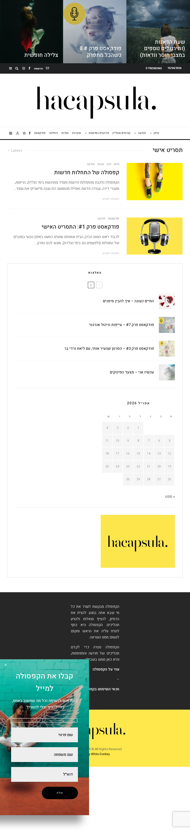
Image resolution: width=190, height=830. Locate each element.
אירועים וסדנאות (99, 133)
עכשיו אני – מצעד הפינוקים (132, 372)
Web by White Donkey (95, 754)
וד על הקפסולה (105, 669)
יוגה (108, 164)
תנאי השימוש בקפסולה (100, 689)
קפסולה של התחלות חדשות (86, 172)
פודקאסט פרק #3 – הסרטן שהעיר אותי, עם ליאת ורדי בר (109, 348)
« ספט (170, 496)
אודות (65, 133)
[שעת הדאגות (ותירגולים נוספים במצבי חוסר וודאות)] (158, 31)
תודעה (142, 133)
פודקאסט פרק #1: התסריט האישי (80, 227)
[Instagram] (24, 68)
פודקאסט (40, 133)
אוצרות (76, 133)
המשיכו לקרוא (110, 199)
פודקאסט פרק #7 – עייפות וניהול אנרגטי (121, 325)
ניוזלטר (53, 133)
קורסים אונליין (121, 133)
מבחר (100, 164)
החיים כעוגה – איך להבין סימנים (128, 301)
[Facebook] (29, 68)
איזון (156, 133)
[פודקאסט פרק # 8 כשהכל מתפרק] (95, 31)
